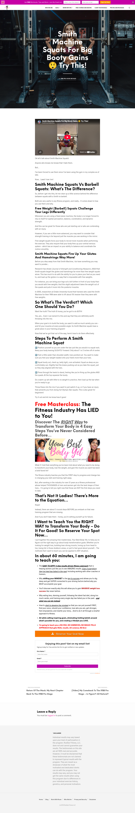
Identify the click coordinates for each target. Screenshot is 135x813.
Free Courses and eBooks (84, 7)
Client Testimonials (101, 7)
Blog (57, 7)
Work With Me (67, 7)
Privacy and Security (80, 799)
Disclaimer (92, 799)
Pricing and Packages (117, 7)
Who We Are (49, 7)
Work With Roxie (56, 799)
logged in (51, 715)
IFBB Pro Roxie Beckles (68, 78)
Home (41, 799)
